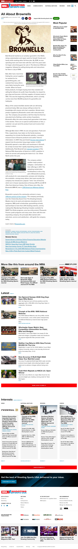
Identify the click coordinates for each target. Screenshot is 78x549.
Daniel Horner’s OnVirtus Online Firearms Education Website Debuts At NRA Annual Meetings (25, 240)
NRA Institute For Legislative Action (48, 498)
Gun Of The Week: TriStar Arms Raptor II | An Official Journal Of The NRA (67, 443)
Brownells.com (20, 224)
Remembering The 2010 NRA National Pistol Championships (25, 248)
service (38, 232)
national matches (28, 424)
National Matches (51, 6)
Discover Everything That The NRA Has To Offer (47, 539)
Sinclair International (37, 140)
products (27, 232)
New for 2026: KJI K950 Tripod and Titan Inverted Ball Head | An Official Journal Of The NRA (9, 436)
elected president (33, 149)
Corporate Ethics (20, 546)
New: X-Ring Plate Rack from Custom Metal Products (22, 251)
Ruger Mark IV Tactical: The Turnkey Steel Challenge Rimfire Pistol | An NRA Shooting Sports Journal (48, 446)
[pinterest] (29, 18)
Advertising (3, 500)
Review (48, 426)
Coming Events (38, 6)
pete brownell (23, 231)
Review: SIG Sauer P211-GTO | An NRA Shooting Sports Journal (48, 431)
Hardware (43, 426)
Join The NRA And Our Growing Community (28, 538)
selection (33, 232)
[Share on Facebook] (23, 18)
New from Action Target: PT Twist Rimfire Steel (20, 246)
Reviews (62, 6)
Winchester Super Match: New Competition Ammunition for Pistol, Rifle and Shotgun (33, 329)
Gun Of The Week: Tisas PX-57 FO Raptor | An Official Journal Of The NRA (67, 430)
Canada (9, 431)
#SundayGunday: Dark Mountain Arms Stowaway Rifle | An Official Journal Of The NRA (68, 419)
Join (16, 1)
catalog (17, 234)
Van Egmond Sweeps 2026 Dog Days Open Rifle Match (34, 298)
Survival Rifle (64, 426)
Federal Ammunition (7, 429)
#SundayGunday (65, 424)
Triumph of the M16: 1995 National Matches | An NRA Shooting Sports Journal (9, 280)
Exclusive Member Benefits (66, 500)
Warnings (28, 546)
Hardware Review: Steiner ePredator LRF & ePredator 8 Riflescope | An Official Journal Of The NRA (47, 420)
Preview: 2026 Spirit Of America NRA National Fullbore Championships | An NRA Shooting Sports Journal (29, 444)
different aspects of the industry (16, 196)
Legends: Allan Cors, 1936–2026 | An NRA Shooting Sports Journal (68, 279)
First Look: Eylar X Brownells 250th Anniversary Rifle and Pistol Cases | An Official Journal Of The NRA (29, 281)
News (29, 6)
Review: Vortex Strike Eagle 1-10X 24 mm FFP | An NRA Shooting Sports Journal (48, 438)
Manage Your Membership (66, 505)
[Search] (75, 5)
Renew (20, 1)
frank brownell (36, 231)
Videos (62, 403)
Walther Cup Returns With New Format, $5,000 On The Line (35, 344)
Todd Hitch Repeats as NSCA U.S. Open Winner (35, 371)
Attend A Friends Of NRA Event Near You (67, 538)
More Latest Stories (45, 385)
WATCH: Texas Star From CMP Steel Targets (20, 244)
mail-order (13, 232)
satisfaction (8, 234)
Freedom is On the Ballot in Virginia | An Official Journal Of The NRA (68, 436)
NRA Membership (64, 498)
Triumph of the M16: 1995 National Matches (33, 312)
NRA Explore (43, 500)
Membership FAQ (64, 503)
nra (13, 234)
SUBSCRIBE (9, 482)
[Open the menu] (72, 5)
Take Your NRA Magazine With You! (8, 538)
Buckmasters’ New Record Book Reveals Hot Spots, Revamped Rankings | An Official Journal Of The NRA (9, 454)
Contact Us (3, 498)
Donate (24, 1)
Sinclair (23, 232)
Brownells (8, 231)
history (30, 231)
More (11, 293)
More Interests (17, 400)
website (19, 232)
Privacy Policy (4, 546)
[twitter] (26, 18)
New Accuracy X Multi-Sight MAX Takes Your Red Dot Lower (32, 358)
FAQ (33, 546)
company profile (15, 231)
